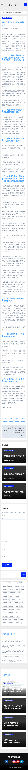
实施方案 (17, 596)
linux (4, 582)
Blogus (9, 767)
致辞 (18, 616)
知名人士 (5, 612)
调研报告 (5, 622)
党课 (17, 589)
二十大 (22, 586)
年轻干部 (5, 602)
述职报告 (11, 622)
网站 (3, 556)
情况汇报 (5, 606)
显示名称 (4, 541)
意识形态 (11, 606)
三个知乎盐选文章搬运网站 (9, 641)
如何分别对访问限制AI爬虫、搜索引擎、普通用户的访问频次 (13, 691)
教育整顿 (5, 609)
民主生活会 (11, 609)
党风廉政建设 (12, 592)
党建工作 (11, 589)
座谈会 (10, 602)
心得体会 (22, 602)
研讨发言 (11, 612)
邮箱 (3, 549)
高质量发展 (18, 622)
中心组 (20, 582)
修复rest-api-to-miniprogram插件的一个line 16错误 (14, 742)
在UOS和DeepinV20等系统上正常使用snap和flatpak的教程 (13, 708)
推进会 (21, 606)
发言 (19, 592)
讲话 (10, 619)
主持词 (4, 586)
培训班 (10, 596)
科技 (17, 612)
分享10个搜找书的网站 (8, 657)
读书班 (15, 619)
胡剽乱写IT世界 (9, 683)
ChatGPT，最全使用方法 (9, 661)
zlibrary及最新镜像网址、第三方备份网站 (13, 651)
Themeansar (17, 767)
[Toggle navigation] (2, 5)
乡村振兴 (17, 586)
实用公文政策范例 (7, 18)
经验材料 (12, 616)
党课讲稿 (5, 592)
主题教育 (10, 586)
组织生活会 (5, 616)
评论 (4, 518)
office (9, 582)
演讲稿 (18, 609)
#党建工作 (17, 29)
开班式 (16, 602)
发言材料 (5, 596)
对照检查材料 (6, 599)
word (15, 582)
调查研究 (21, 619)
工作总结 (13, 599)
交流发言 (5, 589)
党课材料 (22, 589)
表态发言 (5, 619)
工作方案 (19, 599)
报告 (17, 606)
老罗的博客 (13, 5)
